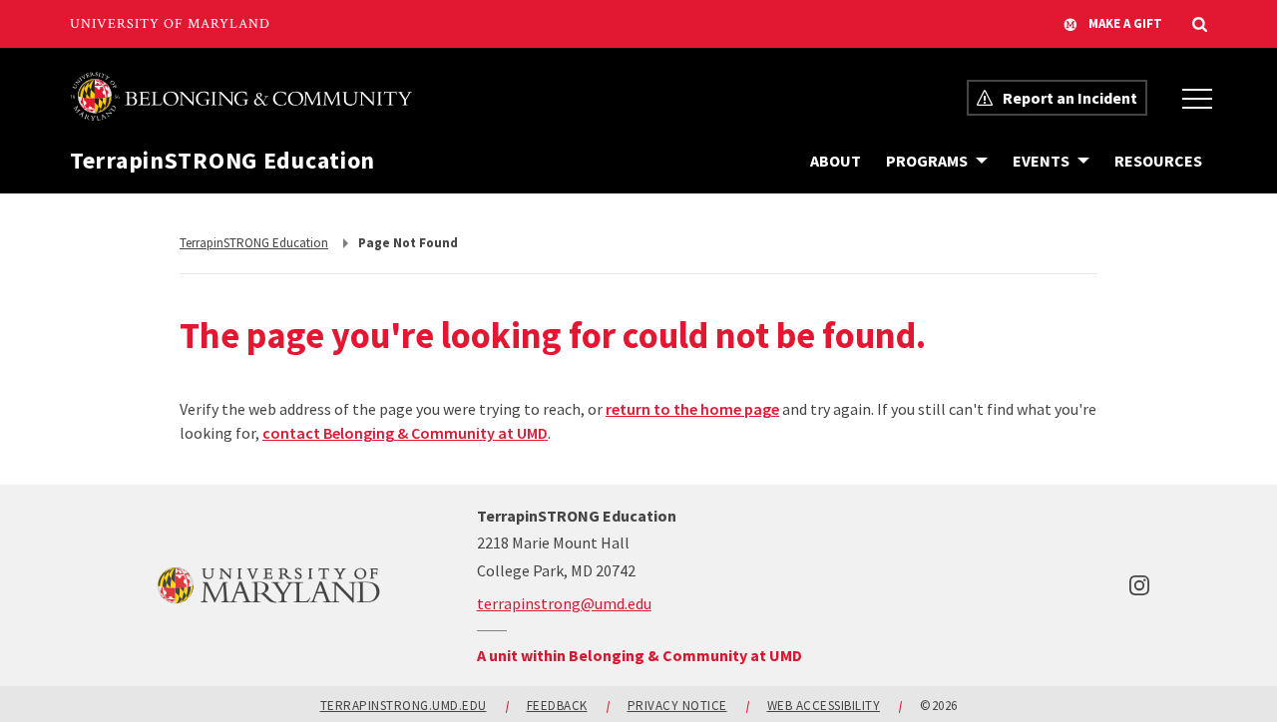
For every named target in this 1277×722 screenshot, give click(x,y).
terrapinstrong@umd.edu (564, 603)
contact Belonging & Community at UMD (405, 433)
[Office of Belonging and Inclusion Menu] (1197, 98)
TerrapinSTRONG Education (222, 161)
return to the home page (692, 409)
